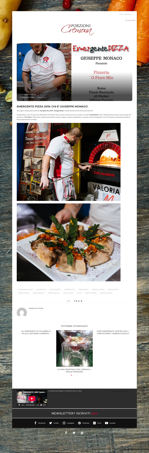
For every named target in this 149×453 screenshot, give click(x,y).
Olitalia (79, 293)
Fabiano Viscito (83, 289)
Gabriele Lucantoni (98, 289)
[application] (32, 398)
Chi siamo (23, 14)
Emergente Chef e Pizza (28, 94)
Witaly (32, 14)
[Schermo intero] (44, 405)
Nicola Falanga (68, 293)
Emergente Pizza (69, 289)
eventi (39, 14)
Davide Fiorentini (55, 289)
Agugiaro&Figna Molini (25, 289)
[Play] (19, 405)
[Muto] (41, 405)
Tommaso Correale (106, 293)
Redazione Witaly (28, 97)
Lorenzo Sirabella (39, 293)
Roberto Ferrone (90, 293)
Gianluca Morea (113, 289)
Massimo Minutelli (54, 293)
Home (15, 14)
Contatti (98, 14)
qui (94, 413)
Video (91, 14)
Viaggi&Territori (81, 14)
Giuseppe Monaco (23, 293)
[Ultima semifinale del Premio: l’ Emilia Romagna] (74, 348)
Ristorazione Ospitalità (53, 14)
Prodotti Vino (68, 14)
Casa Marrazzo (41, 289)
